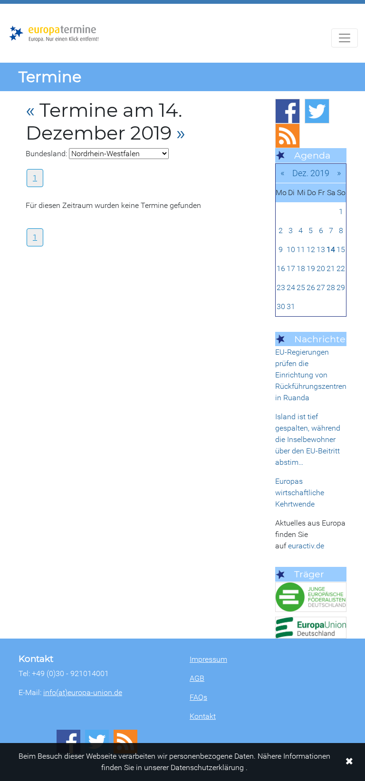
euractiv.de (306, 545)
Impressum (208, 659)
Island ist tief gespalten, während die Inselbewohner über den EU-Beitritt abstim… (307, 439)
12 (311, 249)
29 (340, 287)
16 (281, 268)
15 (340, 249)
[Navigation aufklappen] (344, 37)
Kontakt (203, 716)
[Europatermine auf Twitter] (317, 111)
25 (301, 287)
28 (331, 287)
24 (291, 287)
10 (291, 249)
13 (321, 249)
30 (281, 306)
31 (291, 306)
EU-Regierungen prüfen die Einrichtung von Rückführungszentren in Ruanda (310, 375)
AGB (197, 678)
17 (291, 268)
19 (311, 268)
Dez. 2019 (310, 173)
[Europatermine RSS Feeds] (287, 135)
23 (281, 287)
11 (301, 249)
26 (311, 287)
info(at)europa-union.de (82, 692)
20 (321, 268)
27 (321, 287)
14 (331, 249)
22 (340, 268)
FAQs (198, 697)
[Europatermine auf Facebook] (287, 111)
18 (301, 268)
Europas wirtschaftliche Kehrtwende (299, 492)
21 (331, 268)
